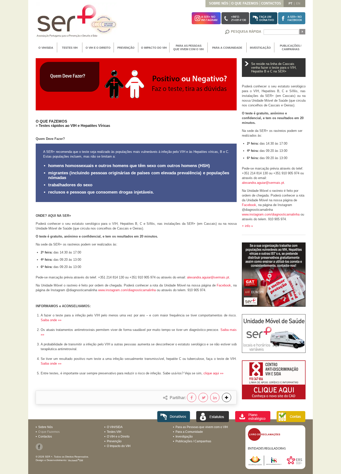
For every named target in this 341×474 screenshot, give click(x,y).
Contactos (271, 3)
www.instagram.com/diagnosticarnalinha (127, 290)
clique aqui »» (213, 373)
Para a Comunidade (227, 47)
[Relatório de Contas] (291, 421)
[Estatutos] (212, 421)
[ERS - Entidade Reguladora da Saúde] (294, 464)
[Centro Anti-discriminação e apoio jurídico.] (274, 398)
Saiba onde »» (51, 320)
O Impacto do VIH (154, 47)
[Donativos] (173, 421)
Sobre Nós (218, 3)
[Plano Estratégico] (252, 421)
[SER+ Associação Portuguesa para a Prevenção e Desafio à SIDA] (76, 39)
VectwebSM (75, 460)
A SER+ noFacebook (295, 18)
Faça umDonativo (266, 18)
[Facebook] (39, 449)
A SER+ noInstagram (209, 18)
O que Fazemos (244, 3)
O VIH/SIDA (45, 47)
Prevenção (126, 47)
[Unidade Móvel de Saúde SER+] (274, 351)
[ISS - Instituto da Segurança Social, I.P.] (267, 464)
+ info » (247, 226)
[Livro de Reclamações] (264, 440)
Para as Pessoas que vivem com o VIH (188, 47)
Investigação (260, 47)
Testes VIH (70, 47)
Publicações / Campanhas (290, 47)
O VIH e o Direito (98, 47)
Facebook (224, 285)
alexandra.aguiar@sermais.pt (208, 277)
